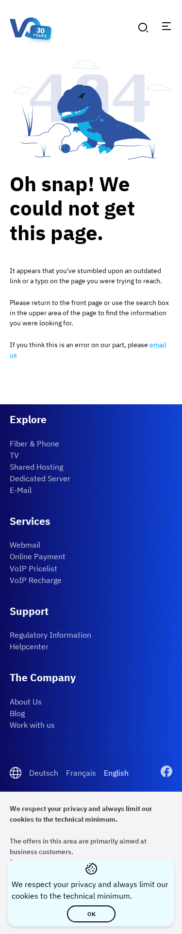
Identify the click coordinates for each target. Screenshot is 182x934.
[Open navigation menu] (166, 26)
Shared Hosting (36, 467)
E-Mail (21, 490)
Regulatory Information (50, 635)
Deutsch (43, 773)
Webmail (25, 545)
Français (81, 773)
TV (14, 455)
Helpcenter (29, 646)
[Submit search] (143, 27)
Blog (17, 713)
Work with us (32, 725)
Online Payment (38, 556)
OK (91, 914)
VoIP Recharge (36, 580)
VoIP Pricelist (33, 568)
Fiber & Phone (34, 443)
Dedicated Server (40, 478)
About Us (26, 701)
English (116, 773)
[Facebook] (166, 773)
